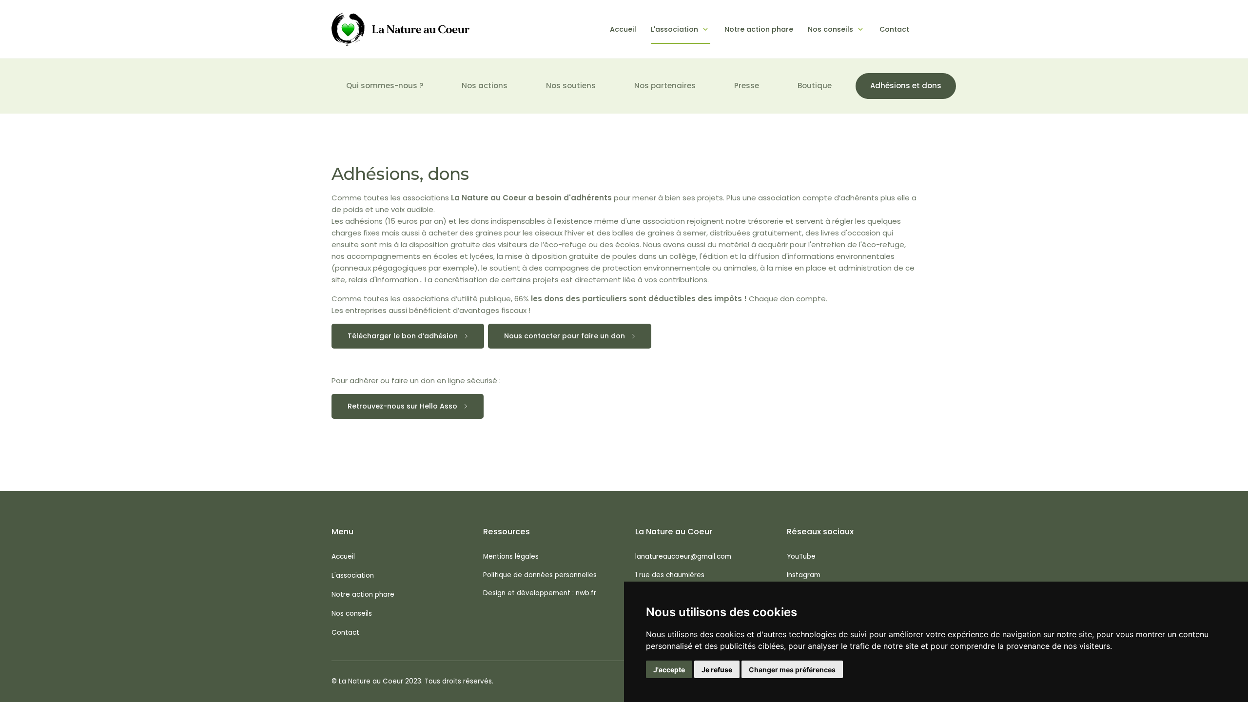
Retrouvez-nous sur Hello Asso (402, 406)
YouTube (801, 556)
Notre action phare (758, 29)
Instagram (803, 575)
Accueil (623, 29)
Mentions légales (511, 556)
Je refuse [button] (717, 669)
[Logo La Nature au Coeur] (400, 29)
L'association (674, 29)
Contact (894, 29)
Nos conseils (830, 29)
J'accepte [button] (669, 669)
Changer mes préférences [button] (792, 669)
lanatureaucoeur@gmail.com (683, 556)
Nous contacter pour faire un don (564, 336)
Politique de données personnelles (540, 575)
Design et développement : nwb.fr (539, 593)
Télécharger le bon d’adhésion (403, 336)
